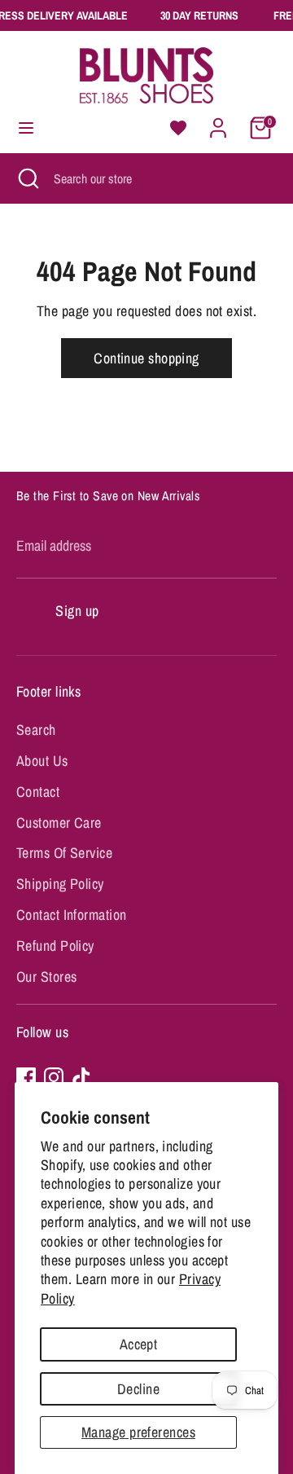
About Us (42, 760)
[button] (178, 128)
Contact (37, 791)
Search (36, 729)
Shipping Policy (60, 883)
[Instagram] (53, 1077)
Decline (138, 1389)
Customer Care (59, 822)
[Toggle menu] (26, 128)
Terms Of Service (64, 853)
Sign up (76, 611)
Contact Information (71, 914)
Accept (139, 1344)
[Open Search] (27, 178)
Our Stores (46, 976)
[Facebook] (26, 1077)
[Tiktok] (81, 1077)
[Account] (218, 122)
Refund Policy (55, 945)
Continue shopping (146, 358)
